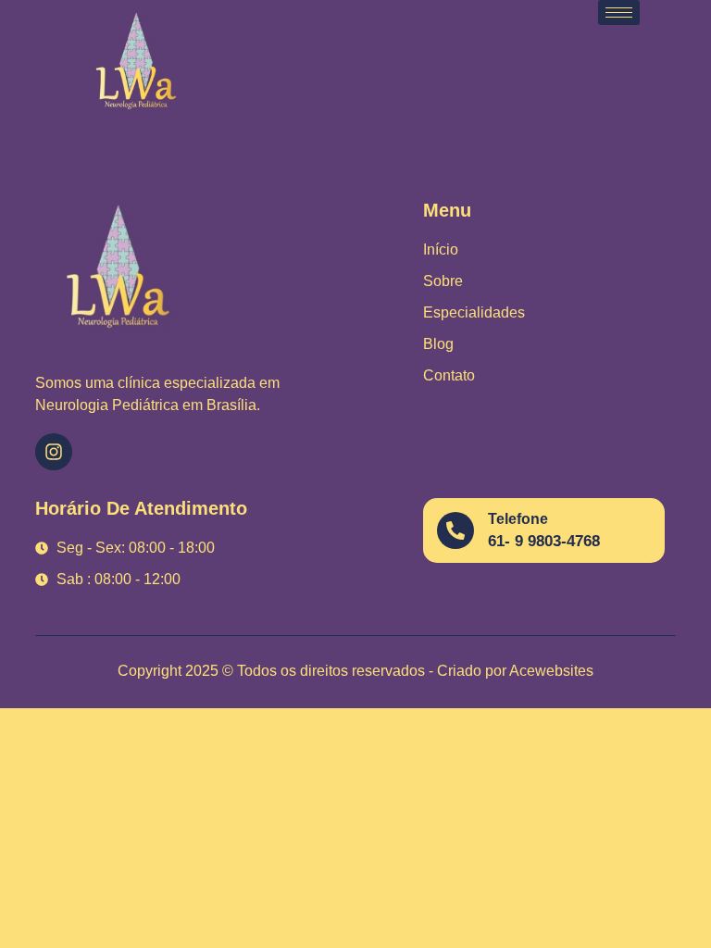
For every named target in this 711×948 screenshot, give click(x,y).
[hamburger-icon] (619, 12)
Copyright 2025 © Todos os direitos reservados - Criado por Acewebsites (355, 671)
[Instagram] (53, 451)
